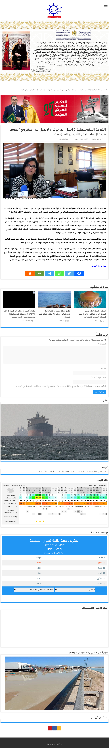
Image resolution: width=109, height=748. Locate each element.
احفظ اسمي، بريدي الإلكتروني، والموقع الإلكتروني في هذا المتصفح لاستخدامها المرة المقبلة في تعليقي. (61, 386)
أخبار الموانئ (94, 90)
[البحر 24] (54, 10)
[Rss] (59, 728)
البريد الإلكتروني (98, 378)
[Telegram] (49, 273)
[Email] (39, 273)
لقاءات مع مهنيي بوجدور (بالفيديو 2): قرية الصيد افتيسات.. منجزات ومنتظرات (73, 472)
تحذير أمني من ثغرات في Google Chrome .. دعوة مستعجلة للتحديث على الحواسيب (19, 314)
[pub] (54, 51)
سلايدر (75, 139)
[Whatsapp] (59, 273)
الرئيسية (103, 90)
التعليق (102, 344)
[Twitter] (69, 273)
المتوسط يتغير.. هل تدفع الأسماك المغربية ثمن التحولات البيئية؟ (55, 314)
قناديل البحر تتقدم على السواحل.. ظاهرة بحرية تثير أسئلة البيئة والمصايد (92, 314)
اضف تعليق (63, 139)
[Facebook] (79, 273)
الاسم (102, 369)
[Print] (30, 273)
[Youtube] (50, 728)
